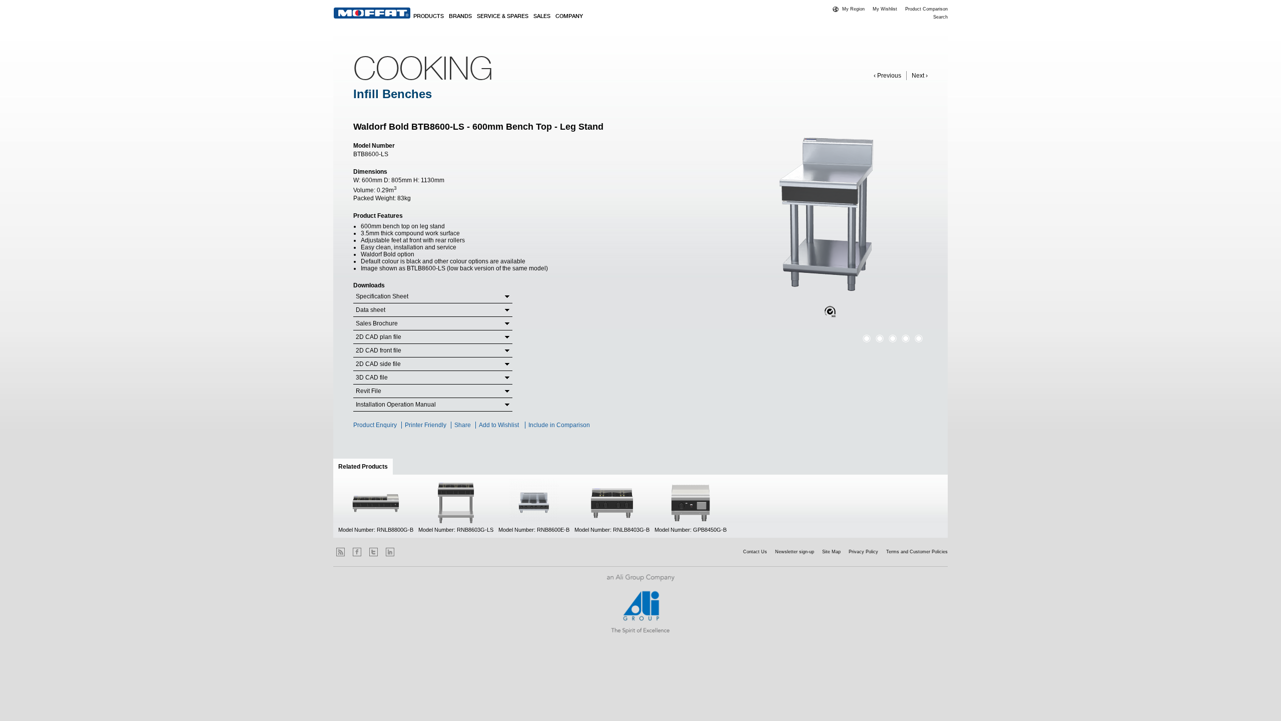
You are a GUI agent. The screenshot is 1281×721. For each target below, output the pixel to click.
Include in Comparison (559, 425)
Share (462, 425)
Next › (920, 75)
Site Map (831, 551)
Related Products (365, 466)
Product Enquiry (375, 425)
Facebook (357, 552)
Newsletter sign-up (794, 551)
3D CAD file (372, 377)
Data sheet (370, 309)
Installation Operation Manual (396, 404)
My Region (853, 9)
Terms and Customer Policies (917, 551)
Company (569, 17)
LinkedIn (390, 552)
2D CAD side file (378, 364)
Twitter (373, 552)
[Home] (372, 13)
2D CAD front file (378, 350)
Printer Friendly (425, 425)
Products (428, 17)
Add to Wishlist (499, 425)
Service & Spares (502, 17)
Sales (541, 17)
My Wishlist (885, 9)
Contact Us (755, 551)
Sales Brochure (377, 323)
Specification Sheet (382, 296)
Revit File (368, 391)
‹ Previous (887, 75)
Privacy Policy (863, 551)
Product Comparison (926, 9)
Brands (460, 17)
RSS (340, 552)
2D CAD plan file (378, 336)
